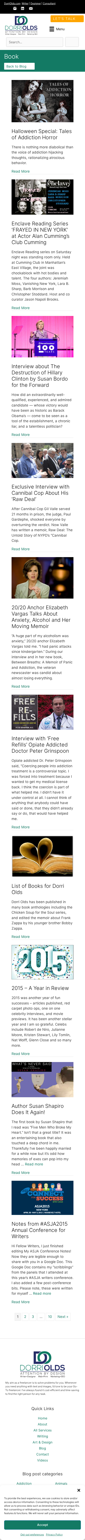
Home (42, 1418)
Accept (42, 1525)
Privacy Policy (54, 1534)
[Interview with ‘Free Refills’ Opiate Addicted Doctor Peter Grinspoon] (42, 728)
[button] (79, 1490)
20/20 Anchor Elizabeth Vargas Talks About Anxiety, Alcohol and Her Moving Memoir (41, 616)
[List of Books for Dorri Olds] (42, 876)
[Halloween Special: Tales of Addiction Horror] (42, 121)
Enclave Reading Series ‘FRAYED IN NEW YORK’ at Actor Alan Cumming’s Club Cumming (41, 232)
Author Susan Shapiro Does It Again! (38, 1109)
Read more (34, 1164)
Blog (42, 1448)
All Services (42, 1430)
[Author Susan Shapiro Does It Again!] (42, 1096)
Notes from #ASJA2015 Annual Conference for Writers (40, 1230)
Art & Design (42, 1442)
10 (50, 1317)
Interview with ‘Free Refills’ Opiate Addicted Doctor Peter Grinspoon (40, 744)
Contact (42, 1454)
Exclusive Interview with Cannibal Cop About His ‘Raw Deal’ (41, 493)
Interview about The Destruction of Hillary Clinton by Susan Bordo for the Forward (40, 375)
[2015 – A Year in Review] (42, 978)
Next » (63, 1317)
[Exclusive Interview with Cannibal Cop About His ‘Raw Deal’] (42, 477)
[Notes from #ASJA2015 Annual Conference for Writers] (42, 1214)
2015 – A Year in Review (40, 988)
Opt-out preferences (32, 1534)
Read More (21, 171)
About (42, 1424)
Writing (42, 1436)
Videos (42, 1460)
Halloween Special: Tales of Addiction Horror (42, 134)
